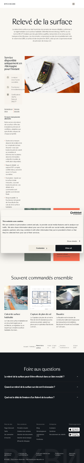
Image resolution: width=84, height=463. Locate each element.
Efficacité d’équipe (23, 441)
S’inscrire (7, 438)
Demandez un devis (8, 110)
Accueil (26, 346)
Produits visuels (22, 428)
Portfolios (40, 439)
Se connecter (8, 434)
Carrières (52, 431)
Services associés (16, 110)
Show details (72, 241)
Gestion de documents (25, 434)
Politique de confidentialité (23, 454)
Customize (40, 248)
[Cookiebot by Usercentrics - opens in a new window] (71, 213)
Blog (38, 428)
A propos (52, 428)
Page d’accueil (9, 428)
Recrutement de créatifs (57, 434)
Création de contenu (24, 431)
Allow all (68, 248)
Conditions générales (8, 454)
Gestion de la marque (24, 438)
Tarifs (6, 431)
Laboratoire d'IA (40, 435)
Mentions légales (72, 454)
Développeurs (41, 431)
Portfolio (32, 346)
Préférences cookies (59, 454)
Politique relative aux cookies (43, 454)
